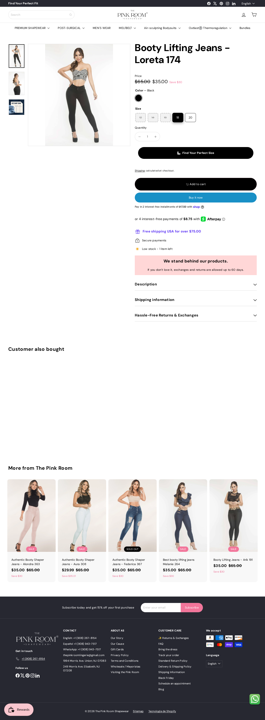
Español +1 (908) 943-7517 (80, 644)
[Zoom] (79, 95)
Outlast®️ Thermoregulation (208, 28)
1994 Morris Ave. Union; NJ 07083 (84, 660)
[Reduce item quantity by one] (139, 136)
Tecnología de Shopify (162, 711)
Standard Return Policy (173, 660)
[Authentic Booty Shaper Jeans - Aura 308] (82, 530)
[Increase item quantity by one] (155, 136)
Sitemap (138, 711)
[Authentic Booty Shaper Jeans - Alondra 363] (31, 530)
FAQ (161, 644)
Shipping (140, 170)
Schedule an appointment (174, 683)
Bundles (245, 28)
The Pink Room (54, 468)
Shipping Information (171, 672)
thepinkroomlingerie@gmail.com (84, 655)
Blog (161, 689)
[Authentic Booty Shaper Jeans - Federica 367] (132, 530)
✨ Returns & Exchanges (173, 638)
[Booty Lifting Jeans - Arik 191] (233, 528)
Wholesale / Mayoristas (126, 666)
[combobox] (41, 14)
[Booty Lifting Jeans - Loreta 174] (27, 406)
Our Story (117, 638)
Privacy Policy (120, 655)
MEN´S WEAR (102, 28)
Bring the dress (167, 649)
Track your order (168, 655)
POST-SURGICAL (69, 28)
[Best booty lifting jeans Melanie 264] (183, 530)
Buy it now (196, 197)
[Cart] (254, 15)
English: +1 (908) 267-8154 (79, 638)
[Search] (71, 14)
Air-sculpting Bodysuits (160, 28)
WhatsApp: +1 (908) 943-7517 (82, 649)
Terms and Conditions (125, 660)
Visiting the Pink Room (125, 672)
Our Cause (117, 644)
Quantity (141, 127)
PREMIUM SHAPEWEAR (31, 28)
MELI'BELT (126, 28)
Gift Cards (117, 649)
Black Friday (166, 678)
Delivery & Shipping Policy (174, 666)
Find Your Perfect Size (198, 153)
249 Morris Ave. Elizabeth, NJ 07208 (81, 668)
